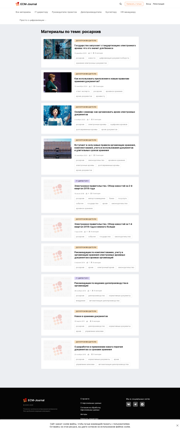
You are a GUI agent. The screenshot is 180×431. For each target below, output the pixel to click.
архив (105, 203)
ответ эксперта (83, 91)
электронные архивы (97, 124)
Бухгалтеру (111, 12)
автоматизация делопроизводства (104, 301)
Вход (148, 4)
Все (23, 12)
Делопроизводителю (91, 12)
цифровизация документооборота (114, 58)
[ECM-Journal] (34, 400)
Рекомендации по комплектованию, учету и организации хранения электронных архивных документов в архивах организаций (99, 255)
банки (111, 198)
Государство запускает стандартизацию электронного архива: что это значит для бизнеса (105, 46)
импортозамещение (96, 198)
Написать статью (134, 4)
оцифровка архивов (118, 124)
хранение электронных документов (91, 63)
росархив (80, 58)
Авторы (83, 414)
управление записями (94, 331)
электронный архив (105, 267)
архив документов (84, 96)
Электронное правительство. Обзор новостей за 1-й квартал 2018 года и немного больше (103, 225)
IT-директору (41, 12)
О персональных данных (90, 403)
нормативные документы (120, 296)
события (79, 203)
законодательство (96, 160)
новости (91, 58)
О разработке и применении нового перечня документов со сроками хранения (98, 348)
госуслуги (122, 198)
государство (92, 203)
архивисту (100, 96)
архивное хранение (114, 91)
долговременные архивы (86, 129)
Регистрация (158, 4)
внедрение (80, 301)
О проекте (84, 399)
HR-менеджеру (128, 12)
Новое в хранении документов (91, 316)
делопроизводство (96, 296)
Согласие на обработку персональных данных (90, 408)
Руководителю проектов (64, 12)
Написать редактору (89, 419)
